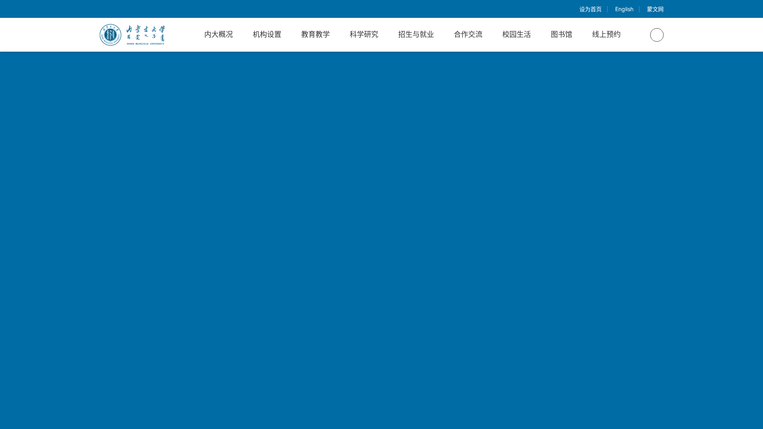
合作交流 (468, 34)
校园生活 (516, 34)
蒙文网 (655, 9)
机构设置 (267, 34)
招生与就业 (416, 34)
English (624, 9)
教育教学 (315, 34)
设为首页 (590, 9)
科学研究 (364, 34)
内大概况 (218, 34)
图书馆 (561, 34)
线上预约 (606, 34)
